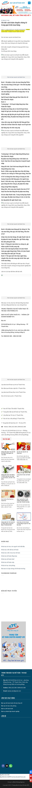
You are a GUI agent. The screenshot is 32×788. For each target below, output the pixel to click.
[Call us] (10, 766)
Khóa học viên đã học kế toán (9, 549)
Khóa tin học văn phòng (8, 565)
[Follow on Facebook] (3, 766)
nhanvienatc (22, 29)
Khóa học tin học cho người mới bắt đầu (13, 546)
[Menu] (29, 3)
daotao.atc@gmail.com (14, 691)
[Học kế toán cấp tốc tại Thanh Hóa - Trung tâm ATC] (13, 3)
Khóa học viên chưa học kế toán (10, 553)
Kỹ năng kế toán (5, 20)
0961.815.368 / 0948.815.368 (17, 687)
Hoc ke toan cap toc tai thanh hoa (16, 77)
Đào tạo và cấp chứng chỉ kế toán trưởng (13, 568)
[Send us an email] (7, 766)
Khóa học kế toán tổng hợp (9, 556)
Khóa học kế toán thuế (7, 559)
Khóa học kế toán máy (7, 562)
